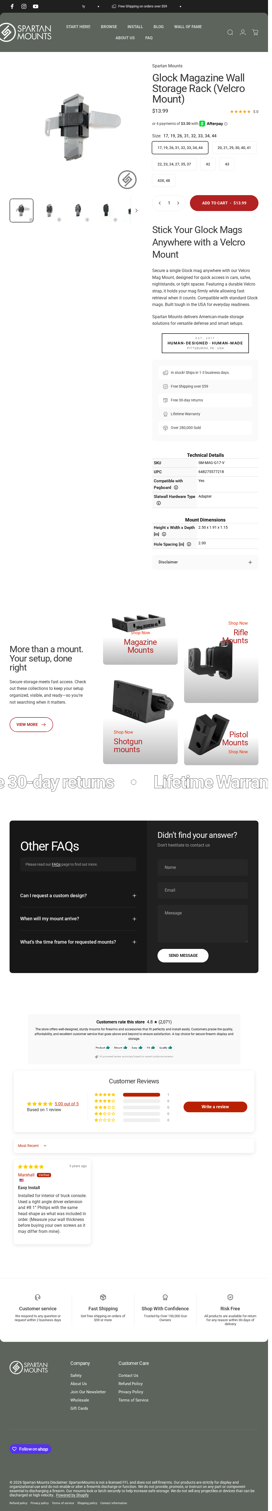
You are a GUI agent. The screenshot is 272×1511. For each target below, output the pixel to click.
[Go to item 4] (106, 210)
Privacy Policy (130, 1392)
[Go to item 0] (21, 210)
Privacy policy (40, 1503)
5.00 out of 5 (67, 1103)
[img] (31, 1166)
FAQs (56, 864)
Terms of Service (133, 1400)
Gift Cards (79, 1408)
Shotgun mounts (128, 745)
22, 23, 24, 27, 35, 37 (174, 164)
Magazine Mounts (140, 646)
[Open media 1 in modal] (76, 128)
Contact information (113, 1503)
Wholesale (79, 1400)
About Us (78, 1383)
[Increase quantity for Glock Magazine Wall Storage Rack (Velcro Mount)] (179, 203)
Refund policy (18, 1503)
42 (208, 164)
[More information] (176, 487)
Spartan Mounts (167, 65)
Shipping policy (87, 1503)
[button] (105, 1095)
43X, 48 (164, 180)
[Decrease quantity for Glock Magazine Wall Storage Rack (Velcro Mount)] (158, 203)
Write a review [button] (215, 1106)
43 (227, 164)
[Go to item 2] (50, 210)
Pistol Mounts (235, 738)
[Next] (128, 137)
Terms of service (63, 1503)
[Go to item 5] (134, 210)
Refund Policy (130, 1383)
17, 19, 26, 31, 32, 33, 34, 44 (180, 148)
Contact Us (128, 1375)
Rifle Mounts (235, 636)
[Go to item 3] (78, 210)
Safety (76, 1375)
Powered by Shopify (72, 1495)
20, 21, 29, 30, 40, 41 (234, 148)
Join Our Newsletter (88, 1392)
